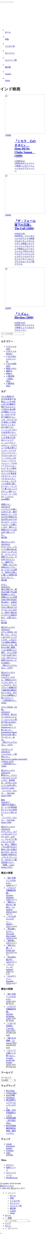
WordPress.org (12, 1178)
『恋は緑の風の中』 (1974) (11, 959)
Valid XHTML (9, 1154)
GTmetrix (10, 1151)
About (12, 1213)
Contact (13, 1211)
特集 (9, 374)
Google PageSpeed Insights (10, 1146)
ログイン (10, 1165)
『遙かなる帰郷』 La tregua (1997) (11, 1040)
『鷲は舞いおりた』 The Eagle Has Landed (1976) (11, 933)
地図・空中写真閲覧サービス (11, 1112)
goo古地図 (10, 1095)
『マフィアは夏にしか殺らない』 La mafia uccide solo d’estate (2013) (11, 1057)
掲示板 (13, 1208)
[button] (2, 336)
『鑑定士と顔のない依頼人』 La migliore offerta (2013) (11, 907)
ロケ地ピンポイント (11, 358)
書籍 (9, 371)
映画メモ (11, 368)
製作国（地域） (10, 378)
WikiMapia (10, 1098)
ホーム (13, 1196)
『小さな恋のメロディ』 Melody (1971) (11, 921)
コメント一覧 (16, 1206)
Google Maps (11, 1093)
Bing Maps (10, 1091)
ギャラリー (15, 1203)
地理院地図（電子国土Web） (11, 1120)
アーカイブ (6, 1078)
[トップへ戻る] (1, 1233)
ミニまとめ (15, 1201)
